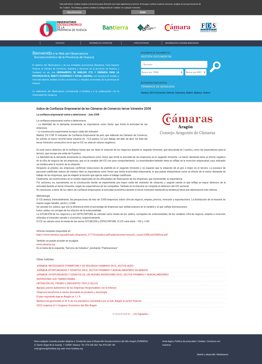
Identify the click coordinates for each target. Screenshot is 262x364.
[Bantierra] (115, 31)
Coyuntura (180, 92)
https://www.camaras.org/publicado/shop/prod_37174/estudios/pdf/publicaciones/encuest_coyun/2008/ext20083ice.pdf (102, 234)
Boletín (189, 92)
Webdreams (222, 354)
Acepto (143, 12)
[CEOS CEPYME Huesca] (146, 31)
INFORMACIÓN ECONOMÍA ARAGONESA (181, 43)
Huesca (144, 92)
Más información (74, 12)
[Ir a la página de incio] (63, 36)
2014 (151, 92)
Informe (170, 92)
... (131, 314)
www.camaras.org (45, 244)
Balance (198, 92)
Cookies (201, 341)
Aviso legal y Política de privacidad (179, 341)
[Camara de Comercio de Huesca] (178, 31)
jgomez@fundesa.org (49, 348)
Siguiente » (143, 314)
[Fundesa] (209, 31)
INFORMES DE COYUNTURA (100, 43)
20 (135, 314)
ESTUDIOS (60, 43)
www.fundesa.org (74, 348)
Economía (160, 92)
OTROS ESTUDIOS (141, 43)
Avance (206, 92)
